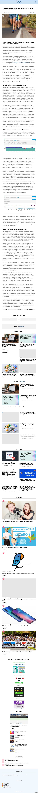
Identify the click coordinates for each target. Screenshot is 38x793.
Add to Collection (30, 309)
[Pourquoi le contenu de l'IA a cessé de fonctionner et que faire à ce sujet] (27, 353)
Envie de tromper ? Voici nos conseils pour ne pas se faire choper (17, 521)
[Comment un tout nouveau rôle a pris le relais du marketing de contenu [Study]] (27, 338)
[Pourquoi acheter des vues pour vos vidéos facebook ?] (19, 718)
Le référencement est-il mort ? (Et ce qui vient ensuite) (14, 765)
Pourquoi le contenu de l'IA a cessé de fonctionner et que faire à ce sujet (27, 360)
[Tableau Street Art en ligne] (12, 737)
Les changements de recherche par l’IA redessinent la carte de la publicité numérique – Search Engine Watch (10, 487)
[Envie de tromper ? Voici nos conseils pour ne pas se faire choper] (19, 510)
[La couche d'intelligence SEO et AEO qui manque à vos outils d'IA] (27, 368)
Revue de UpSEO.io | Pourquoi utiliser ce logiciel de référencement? (18, 573)
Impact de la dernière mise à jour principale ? (10, 351)
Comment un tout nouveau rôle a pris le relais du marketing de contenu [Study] (27, 345)
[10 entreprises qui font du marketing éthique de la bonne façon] (19, 640)
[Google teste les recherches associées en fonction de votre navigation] (10, 338)
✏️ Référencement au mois (6, 787)
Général (9, 519)
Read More (4, 549)
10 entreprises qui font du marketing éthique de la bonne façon (17, 651)
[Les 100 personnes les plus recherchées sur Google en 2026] (27, 473)
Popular (3, 501)
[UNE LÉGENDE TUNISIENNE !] (12, 741)
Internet (3, 342)
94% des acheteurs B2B (24, 62)
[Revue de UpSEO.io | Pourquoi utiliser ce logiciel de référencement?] (19, 562)
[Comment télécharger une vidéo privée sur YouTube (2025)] (10, 456)
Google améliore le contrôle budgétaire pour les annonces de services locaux (19, 599)
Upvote (9, 319)
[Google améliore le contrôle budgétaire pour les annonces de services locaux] (19, 588)
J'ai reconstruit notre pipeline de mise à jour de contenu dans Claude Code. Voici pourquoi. (27, 463)
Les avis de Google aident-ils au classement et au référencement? (21, 745)
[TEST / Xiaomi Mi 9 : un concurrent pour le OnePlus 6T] (19, 615)
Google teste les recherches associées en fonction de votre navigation (9, 345)
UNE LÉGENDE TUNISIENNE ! (20, 739)
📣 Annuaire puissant (5, 785)
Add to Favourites (18, 309)
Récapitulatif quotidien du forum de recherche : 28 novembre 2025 (17, 762)
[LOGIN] (35, 2)
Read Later (7, 309)
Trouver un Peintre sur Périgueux (21, 731)
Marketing (9, 545)
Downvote (28, 319)
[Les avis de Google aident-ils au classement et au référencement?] (12, 745)
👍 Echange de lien (5, 786)
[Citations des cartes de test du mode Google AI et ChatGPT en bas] (10, 368)
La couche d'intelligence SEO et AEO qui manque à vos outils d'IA (27, 375)
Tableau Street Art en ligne (20, 735)
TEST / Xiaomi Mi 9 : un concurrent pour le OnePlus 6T (15, 626)
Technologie (9, 624)
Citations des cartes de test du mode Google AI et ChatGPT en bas (9, 376)
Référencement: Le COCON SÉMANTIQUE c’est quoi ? (14, 547)
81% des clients (15, 62)
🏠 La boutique (4, 784)
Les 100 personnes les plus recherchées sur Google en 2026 (27, 480)
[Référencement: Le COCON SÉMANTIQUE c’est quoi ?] (19, 536)
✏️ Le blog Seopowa (5, 783)
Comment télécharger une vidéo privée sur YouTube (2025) (10, 462)
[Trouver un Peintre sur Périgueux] (12, 732)
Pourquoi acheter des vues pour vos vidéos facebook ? (18, 725)
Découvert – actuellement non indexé (11, 760)
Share (3, 16)
